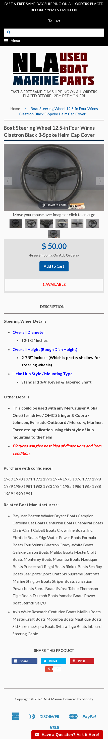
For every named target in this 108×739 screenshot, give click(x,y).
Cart (57, 21)
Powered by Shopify (78, 699)
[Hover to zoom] (54, 176)
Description (52, 306)
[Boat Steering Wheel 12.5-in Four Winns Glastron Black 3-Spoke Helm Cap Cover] (16, 223)
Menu (15, 41)
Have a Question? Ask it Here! (69, 734)
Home (15, 108)
